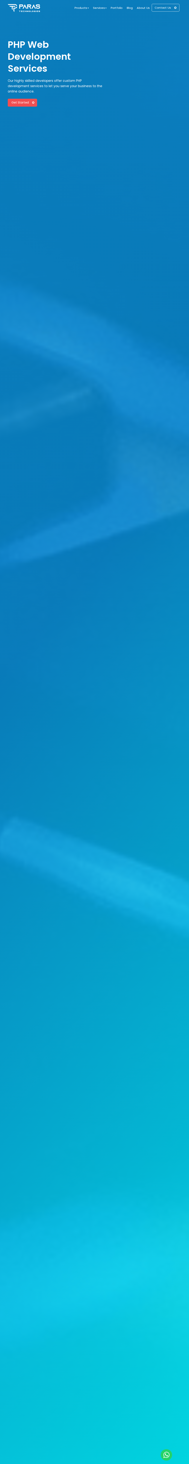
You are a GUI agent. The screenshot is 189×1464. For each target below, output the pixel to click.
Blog (130, 8)
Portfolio (117, 8)
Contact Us (163, 8)
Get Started (20, 102)
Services (99, 8)
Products (81, 8)
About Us (143, 8)
